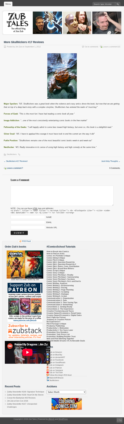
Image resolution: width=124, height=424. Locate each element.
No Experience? (53, 322)
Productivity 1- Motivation (58, 328)
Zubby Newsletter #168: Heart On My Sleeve (25, 395)
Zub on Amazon (55, 352)
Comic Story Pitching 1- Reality (60, 275)
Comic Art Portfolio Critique (58, 256)
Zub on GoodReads (57, 362)
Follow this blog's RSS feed (60, 375)
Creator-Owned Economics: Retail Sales (64, 313)
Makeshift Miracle (56, 378)
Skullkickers (12, 154)
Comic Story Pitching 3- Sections (61, 279)
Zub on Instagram (56, 365)
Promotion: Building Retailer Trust (61, 336)
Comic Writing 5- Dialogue (58, 294)
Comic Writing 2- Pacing (57, 288)
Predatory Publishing (56, 326)
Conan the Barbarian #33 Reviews (21, 398)
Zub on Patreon (55, 368)
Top (120, 420)
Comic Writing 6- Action (57, 296)
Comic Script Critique (56, 271)
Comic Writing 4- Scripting (58, 292)
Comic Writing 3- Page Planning (60, 290)
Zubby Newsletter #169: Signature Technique (25, 392)
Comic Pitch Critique (55, 260)
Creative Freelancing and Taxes (60, 311)
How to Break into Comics (58, 251)
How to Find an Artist (55, 254)
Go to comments (91, 47)
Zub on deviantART (57, 357)
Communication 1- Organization (60, 298)
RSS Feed (26, 241)
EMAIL (49, 222)
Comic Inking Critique (56, 258)
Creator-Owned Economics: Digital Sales (64, 315)
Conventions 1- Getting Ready (59, 307)
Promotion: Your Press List (58, 334)
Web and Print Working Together (60, 339)
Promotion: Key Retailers (57, 332)
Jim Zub (18, 47)
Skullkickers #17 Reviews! (16, 161)
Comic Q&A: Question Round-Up (61, 262)
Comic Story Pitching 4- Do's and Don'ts (64, 281)
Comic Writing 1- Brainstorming (60, 285)
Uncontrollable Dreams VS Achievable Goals (66, 341)
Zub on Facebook (56, 360)
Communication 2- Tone (57, 300)
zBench (51, 419)
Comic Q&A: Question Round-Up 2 (61, 264)
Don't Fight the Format (56, 317)
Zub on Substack (56, 370)
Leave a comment (110, 47)
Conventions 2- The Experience (60, 309)
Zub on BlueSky (55, 355)
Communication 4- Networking (60, 305)
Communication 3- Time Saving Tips (62, 302)
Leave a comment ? (15, 168)
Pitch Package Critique (56, 324)
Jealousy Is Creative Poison (59, 319)
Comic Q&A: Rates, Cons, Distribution (63, 266)
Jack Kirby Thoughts (110, 161)
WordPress (63, 419)
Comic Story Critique (56, 273)
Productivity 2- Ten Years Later (60, 330)
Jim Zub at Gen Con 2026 (17, 401)
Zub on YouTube (56, 372)
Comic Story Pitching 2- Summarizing (63, 277)
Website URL (51, 227)
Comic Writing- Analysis (57, 283)
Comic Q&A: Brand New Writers (60, 268)
